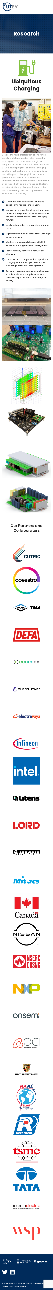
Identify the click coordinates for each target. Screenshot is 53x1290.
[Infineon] (26, 743)
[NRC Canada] (26, 907)
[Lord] (26, 825)
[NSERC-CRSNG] (26, 961)
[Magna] (26, 852)
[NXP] (26, 988)
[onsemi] (26, 1015)
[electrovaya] (26, 716)
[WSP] (26, 1233)
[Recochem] (26, 1124)
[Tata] (26, 1179)
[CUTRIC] (26, 553)
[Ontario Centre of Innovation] (26, 1043)
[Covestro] (26, 580)
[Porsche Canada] (26, 1070)
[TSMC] (26, 1152)
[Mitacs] (26, 879)
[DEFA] (26, 634)
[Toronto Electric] (26, 1206)
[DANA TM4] (26, 607)
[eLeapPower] (26, 689)
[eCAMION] (26, 662)
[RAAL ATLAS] (26, 1097)
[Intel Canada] (26, 771)
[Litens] (26, 798)
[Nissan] (26, 934)
